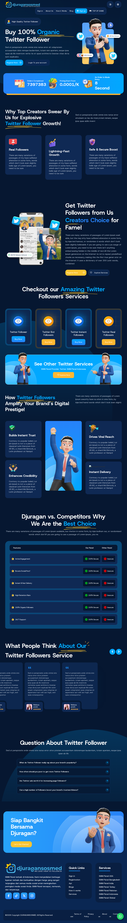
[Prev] (112, 652)
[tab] (63, 762)
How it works (75, 890)
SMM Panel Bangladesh (109, 880)
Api (70, 883)
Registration (74, 880)
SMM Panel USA (106, 876)
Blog (71, 11)
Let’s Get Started (21, 844)
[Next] (119, 652)
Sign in (40, 11)
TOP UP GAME (98, 11)
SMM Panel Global (107, 898)
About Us (49, 11)
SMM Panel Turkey (107, 887)
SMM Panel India (106, 883)
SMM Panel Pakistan (108, 890)
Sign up (82, 11)
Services (73, 894)
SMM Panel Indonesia (108, 894)
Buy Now (18, 339)
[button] (118, 4)
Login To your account (37, 63)
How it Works (61, 11)
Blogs (71, 887)
